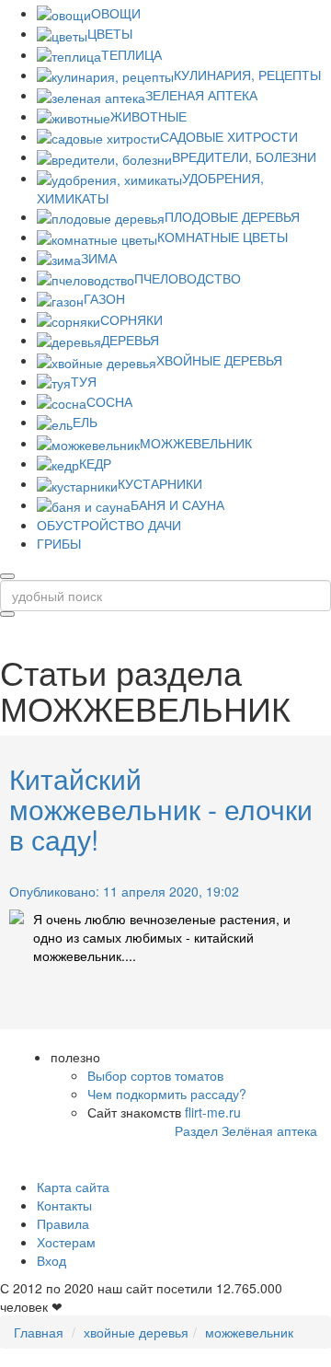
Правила (63, 1223)
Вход (51, 1260)
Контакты (64, 1205)
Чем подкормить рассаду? (166, 1093)
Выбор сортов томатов (155, 1075)
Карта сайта (73, 1186)
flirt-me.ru (213, 1112)
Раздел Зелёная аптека (246, 1130)
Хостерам (66, 1242)
